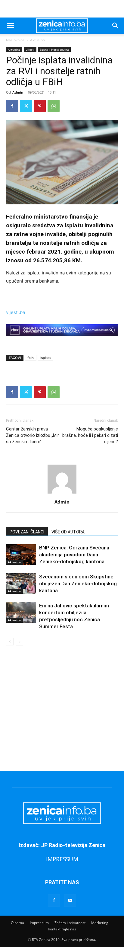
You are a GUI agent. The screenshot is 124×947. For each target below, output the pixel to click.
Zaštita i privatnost (69, 922)
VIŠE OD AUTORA (68, 531)
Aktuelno (37, 40)
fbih (30, 357)
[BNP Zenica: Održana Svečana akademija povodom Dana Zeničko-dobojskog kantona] (21, 554)
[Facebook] (12, 106)
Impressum (39, 922)
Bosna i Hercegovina (54, 49)
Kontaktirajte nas (62, 929)
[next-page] (19, 641)
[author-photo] (62, 493)
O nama (17, 922)
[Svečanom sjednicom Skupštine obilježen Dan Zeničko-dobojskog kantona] (21, 583)
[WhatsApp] (54, 106)
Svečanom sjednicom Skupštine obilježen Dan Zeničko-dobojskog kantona (78, 583)
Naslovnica (15, 40)
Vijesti (30, 49)
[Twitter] (26, 106)
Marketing (99, 922)
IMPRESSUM (62, 859)
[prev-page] (10, 641)
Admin (17, 92)
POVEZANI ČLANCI (27, 531)
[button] (10, 26)
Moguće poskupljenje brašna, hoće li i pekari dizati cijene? (90, 435)
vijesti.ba (15, 312)
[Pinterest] (40, 106)
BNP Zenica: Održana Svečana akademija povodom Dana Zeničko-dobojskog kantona (74, 555)
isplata (45, 357)
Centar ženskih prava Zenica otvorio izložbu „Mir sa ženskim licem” (32, 435)
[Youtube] (70, 900)
